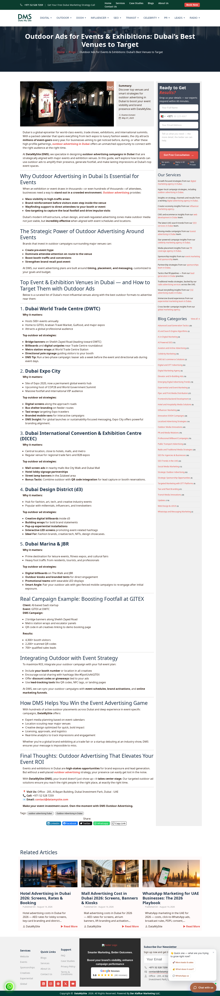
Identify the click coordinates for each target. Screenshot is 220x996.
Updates (163, 500)
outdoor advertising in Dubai (71, 144)
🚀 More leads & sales (182, 962)
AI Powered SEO (166, 342)
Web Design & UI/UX (168, 506)
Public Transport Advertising (172, 444)
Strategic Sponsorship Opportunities (175, 477)
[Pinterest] (58, 984)
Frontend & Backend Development (174, 398)
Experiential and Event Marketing (174, 387)
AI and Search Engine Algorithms (174, 331)
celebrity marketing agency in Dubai (174, 242)
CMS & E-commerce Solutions (172, 359)
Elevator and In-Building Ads (172, 376)
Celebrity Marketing (168, 353)
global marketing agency (169, 309)
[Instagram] (51, 984)
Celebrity (150, 17)
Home (108, 3)
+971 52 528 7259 (33, 4)
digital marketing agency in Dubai (177, 182)
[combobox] (166, 116)
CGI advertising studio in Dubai (175, 291)
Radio (193, 17)
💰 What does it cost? (183, 969)
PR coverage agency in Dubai (175, 249)
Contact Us (111, 6)
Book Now (192, 4)
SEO (116, 17)
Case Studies (136, 3)
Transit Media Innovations (171, 494)
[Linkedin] (43, 984)
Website (24, 956)
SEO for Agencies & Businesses (173, 455)
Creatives (25, 973)
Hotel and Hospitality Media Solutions (176, 404)
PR (165, 17)
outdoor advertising (67, 772)
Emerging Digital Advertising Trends (175, 382)
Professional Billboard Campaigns (174, 438)
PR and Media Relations (170, 432)
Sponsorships (27, 967)
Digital (44, 17)
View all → (195, 319)
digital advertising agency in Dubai (182, 200)
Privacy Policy (68, 966)
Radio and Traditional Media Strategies (177, 449)
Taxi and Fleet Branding (170, 489)
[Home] (25, 18)
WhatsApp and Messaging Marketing (175, 511)
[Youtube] (73, 984)
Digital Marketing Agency (170, 370)
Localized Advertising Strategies (174, 421)
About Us (163, 3)
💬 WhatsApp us (180, 976)
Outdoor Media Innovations (171, 427)
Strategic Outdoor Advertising (172, 472)
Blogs (151, 3)
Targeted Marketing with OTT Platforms (176, 483)
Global (23, 984)
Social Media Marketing (170, 466)
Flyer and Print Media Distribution (174, 393)
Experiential (26, 978)
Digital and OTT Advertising (171, 365)
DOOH (80, 17)
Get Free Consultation (179, 155)
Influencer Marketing (169, 410)
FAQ (63, 955)
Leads (178, 17)
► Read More (69, 926)
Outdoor (63, 17)
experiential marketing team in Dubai (174, 301)
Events (23, 962)
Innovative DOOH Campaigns (172, 415)
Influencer (98, 17)
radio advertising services (169, 284)
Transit (131, 17)
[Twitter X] (65, 984)
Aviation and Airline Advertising (173, 348)
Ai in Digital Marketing (169, 336)
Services (120, 3)
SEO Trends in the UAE (169, 460)
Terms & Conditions (66, 973)
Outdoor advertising (116, 192)
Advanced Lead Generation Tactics (175, 325)
